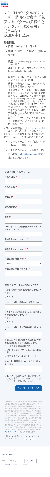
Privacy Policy (30, 461)
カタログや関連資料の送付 (19, 346)
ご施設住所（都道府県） (15, 259)
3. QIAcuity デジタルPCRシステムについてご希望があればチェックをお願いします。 (23, 341)
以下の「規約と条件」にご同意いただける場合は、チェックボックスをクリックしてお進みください (24, 378)
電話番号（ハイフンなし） (16, 239)
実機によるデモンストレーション (23, 356)
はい (9, 293)
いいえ (10, 297)
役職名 (8, 217)
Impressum (25, 464)
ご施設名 (9, 197)
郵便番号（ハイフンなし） (16, 249)
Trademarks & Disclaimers (11, 464)
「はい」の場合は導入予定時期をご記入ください (23, 328)
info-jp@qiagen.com (29, 154)
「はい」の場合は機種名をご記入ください (22, 302)
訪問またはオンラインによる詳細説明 (24, 351)
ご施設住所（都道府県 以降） (17, 269)
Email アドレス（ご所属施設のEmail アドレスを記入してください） (23, 228)
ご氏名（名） (11, 187)
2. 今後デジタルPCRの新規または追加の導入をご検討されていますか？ (23, 313)
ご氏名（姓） (11, 177)
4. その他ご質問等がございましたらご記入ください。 (22, 362)
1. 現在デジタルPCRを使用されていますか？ (23, 290)
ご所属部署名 (11, 207)
